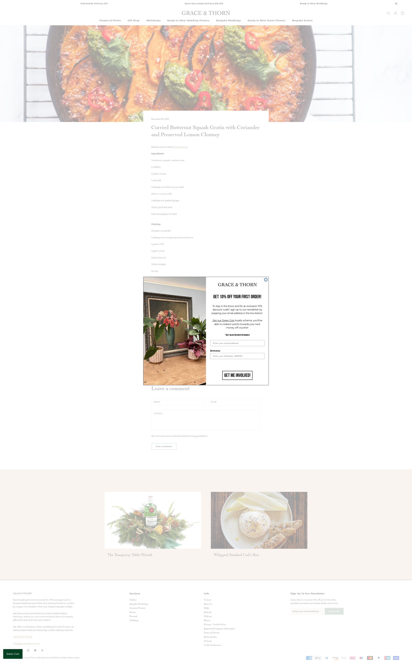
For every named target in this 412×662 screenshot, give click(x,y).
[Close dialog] (265, 279)
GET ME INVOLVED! (237, 375)
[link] (237, 285)
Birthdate (215, 350)
